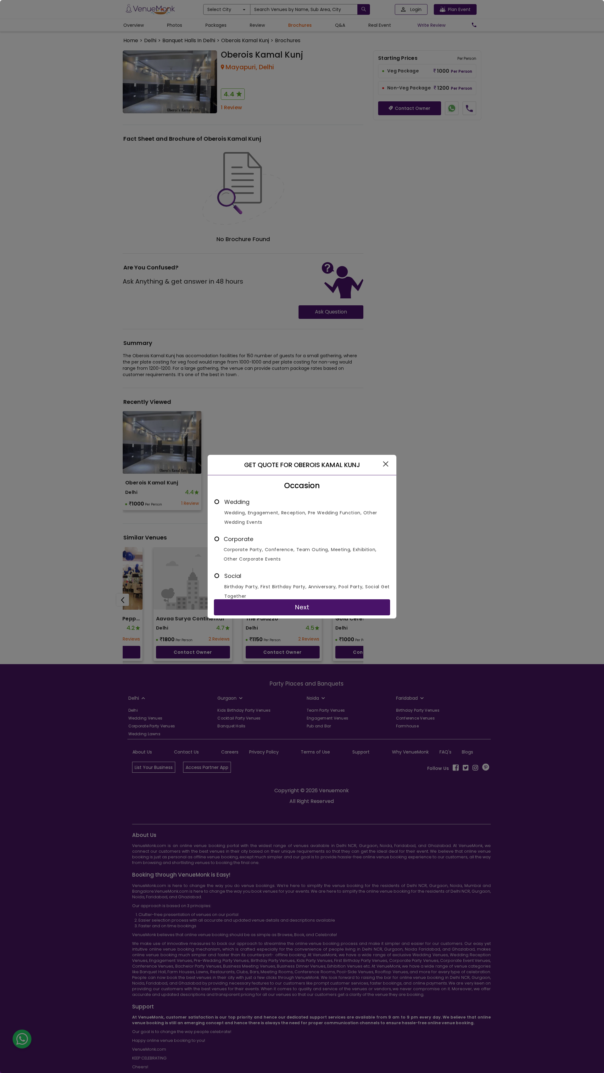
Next (302, 607)
